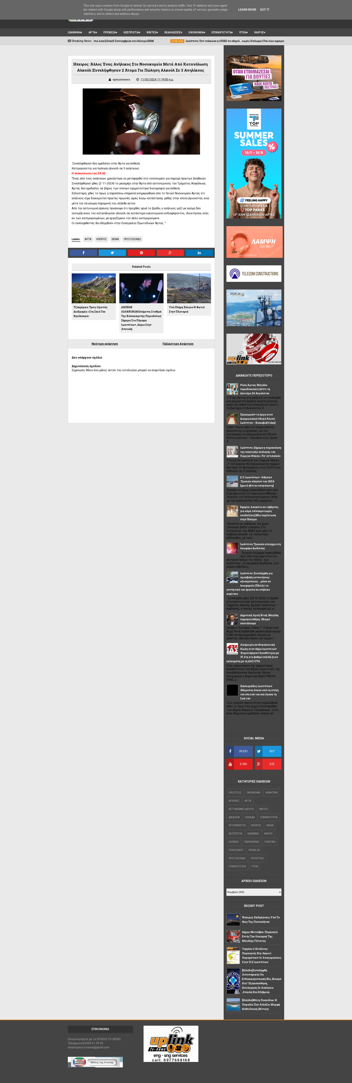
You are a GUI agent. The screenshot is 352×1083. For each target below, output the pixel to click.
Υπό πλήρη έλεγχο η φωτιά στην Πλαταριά (187, 309)
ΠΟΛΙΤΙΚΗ (270, 841)
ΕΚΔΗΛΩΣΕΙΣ (172, 32)
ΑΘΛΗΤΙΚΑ (271, 792)
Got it (265, 9)
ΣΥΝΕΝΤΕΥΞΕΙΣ (237, 866)
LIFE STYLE (235, 792)
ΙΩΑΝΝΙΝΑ (74, 32)
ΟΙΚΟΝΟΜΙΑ (196, 32)
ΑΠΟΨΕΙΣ (234, 800)
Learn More (247, 9)
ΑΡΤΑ (92, 32)
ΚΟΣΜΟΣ (234, 841)
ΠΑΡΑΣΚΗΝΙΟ (251, 841)
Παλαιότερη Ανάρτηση (178, 344)
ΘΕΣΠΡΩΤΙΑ (131, 32)
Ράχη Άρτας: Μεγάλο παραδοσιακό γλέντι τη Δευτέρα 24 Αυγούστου (255, 389)
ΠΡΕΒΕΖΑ (109, 32)
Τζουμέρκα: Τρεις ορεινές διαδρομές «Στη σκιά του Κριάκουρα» (90, 311)
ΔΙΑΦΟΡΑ (234, 817)
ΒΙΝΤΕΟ (152, 32)
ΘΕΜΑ (115, 239)
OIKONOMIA (253, 792)
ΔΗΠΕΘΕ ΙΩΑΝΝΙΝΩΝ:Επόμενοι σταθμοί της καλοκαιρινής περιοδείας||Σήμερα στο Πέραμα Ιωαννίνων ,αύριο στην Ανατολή (141, 318)
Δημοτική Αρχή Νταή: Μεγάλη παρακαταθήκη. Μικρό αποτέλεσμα (259, 619)
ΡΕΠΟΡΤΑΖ (257, 858)
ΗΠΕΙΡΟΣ (101, 239)
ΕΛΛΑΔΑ (250, 817)
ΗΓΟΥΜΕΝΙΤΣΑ (237, 825)
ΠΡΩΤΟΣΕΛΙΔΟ (132, 239)
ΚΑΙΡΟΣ (259, 32)
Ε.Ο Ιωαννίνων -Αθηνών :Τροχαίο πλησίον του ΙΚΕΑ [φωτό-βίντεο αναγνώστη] (257, 481)
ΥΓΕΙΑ (243, 32)
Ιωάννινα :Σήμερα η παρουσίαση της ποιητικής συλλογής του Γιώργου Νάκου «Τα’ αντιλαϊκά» (260, 452)
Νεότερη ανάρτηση (105, 344)
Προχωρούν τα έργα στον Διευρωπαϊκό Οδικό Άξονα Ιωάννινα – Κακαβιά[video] (258, 418)
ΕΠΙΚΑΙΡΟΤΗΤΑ (221, 32)
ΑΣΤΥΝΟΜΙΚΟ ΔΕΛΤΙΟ (241, 809)
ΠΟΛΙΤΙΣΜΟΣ (236, 850)
